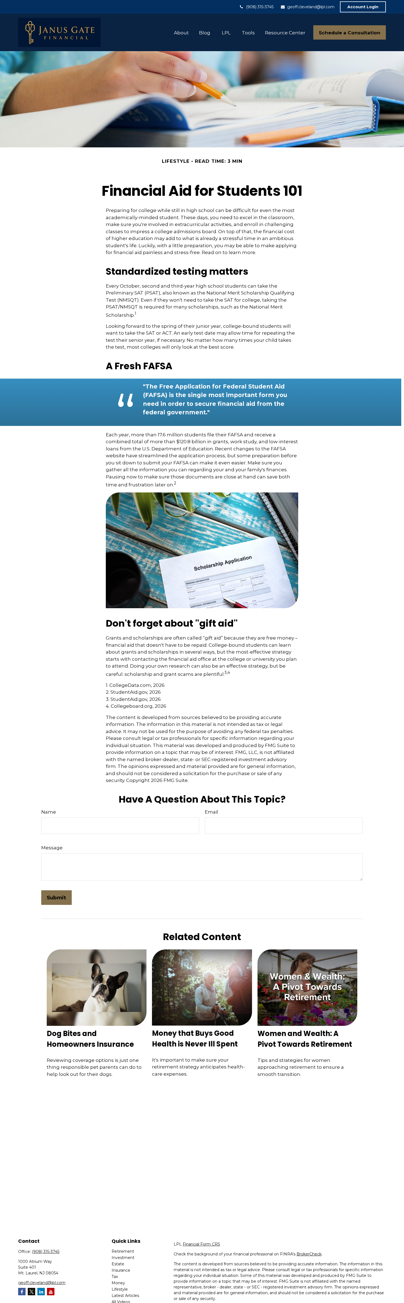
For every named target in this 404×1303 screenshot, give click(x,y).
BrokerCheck (309, 1254)
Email (211, 812)
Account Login (362, 6)
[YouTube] (50, 1291)
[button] (181, 32)
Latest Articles (125, 1295)
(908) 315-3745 (259, 6)
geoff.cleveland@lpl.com (310, 6)
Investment (123, 1257)
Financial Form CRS (201, 1244)
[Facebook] (22, 1291)
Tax (115, 1276)
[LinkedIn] (41, 1291)
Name (48, 812)
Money (118, 1282)
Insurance (121, 1270)
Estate (118, 1263)
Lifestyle (120, 1289)
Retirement (123, 1251)
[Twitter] (31, 1291)
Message (52, 847)
